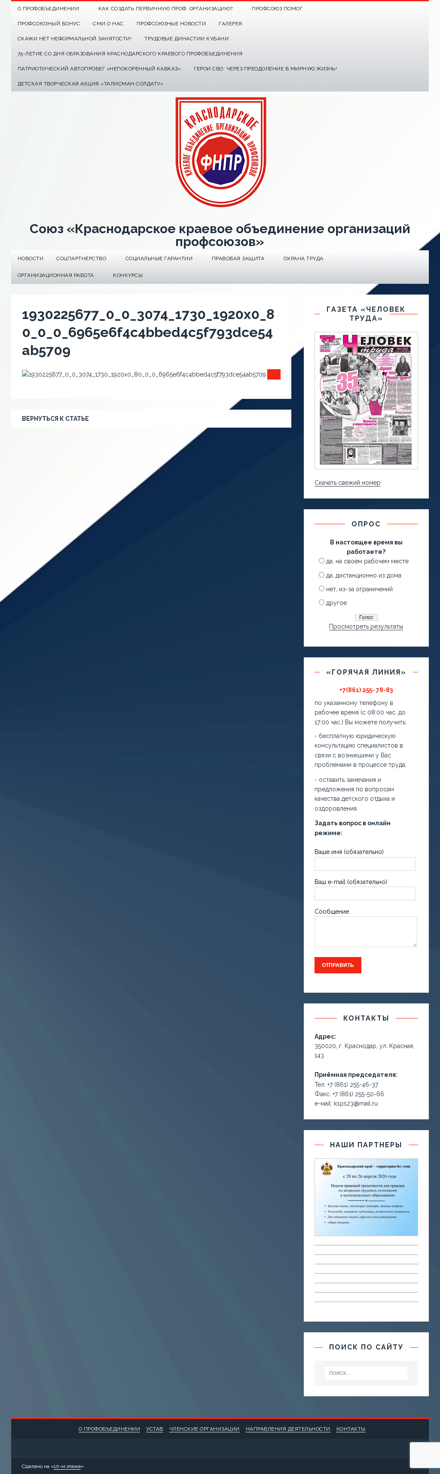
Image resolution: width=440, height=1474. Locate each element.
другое (336, 602)
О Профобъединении (48, 9)
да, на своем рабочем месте (367, 561)
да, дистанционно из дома (363, 575)
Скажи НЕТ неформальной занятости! (75, 39)
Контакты (351, 1429)
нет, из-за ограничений (359, 589)
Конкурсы (128, 275)
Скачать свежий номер (348, 482)
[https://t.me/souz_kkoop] (404, 8)
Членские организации (204, 1429)
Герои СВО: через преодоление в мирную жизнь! (265, 69)
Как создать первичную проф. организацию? (165, 9)
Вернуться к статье (55, 418)
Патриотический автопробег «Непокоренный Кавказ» (99, 69)
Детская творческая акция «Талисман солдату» (91, 84)
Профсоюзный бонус (49, 24)
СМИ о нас (108, 24)
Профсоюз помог (277, 9)
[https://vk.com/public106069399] (421, 8)
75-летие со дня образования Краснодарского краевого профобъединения (130, 54)
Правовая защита (238, 258)
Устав (154, 1429)
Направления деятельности (288, 1429)
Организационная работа (56, 275)
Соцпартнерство (81, 258)
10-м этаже (67, 1466)
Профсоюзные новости (171, 24)
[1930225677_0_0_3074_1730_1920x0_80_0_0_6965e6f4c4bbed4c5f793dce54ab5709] (144, 374)
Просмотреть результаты (366, 626)
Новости (31, 258)
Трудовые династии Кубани (186, 39)
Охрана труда (304, 258)
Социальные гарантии (159, 258)
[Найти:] (366, 1373)
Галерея (230, 24)
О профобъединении (110, 1429)
